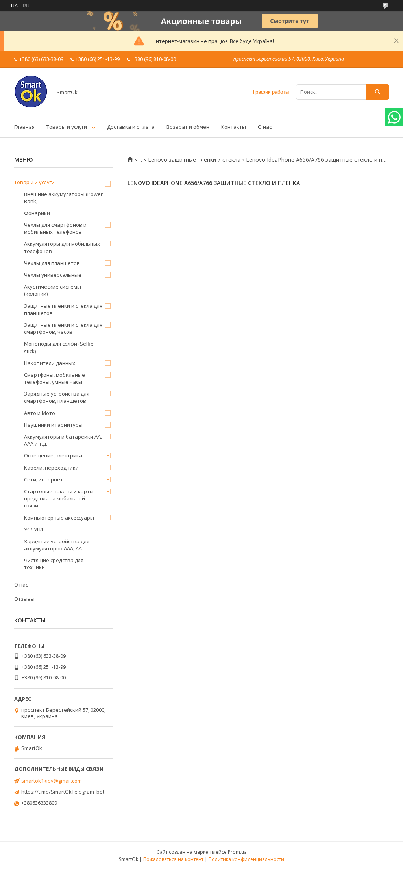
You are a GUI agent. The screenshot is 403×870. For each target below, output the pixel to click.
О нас (265, 126)
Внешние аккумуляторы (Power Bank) (63, 198)
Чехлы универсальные (52, 274)
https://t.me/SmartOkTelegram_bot (62, 792)
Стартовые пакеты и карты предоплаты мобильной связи (59, 498)
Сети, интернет (43, 479)
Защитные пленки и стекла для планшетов (63, 309)
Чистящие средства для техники (53, 564)
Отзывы (24, 598)
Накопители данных (49, 363)
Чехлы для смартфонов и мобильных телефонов (55, 228)
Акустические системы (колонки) (52, 290)
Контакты (233, 126)
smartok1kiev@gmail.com (51, 780)
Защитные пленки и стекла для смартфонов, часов (63, 328)
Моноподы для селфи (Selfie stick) (59, 347)
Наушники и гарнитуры (53, 424)
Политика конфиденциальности (246, 859)
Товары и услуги (66, 126)
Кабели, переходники (51, 467)
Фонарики (37, 213)
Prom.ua (237, 852)
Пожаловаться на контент (173, 859)
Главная (24, 126)
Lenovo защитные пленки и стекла (194, 160)
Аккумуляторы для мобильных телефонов (62, 247)
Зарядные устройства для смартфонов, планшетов (56, 397)
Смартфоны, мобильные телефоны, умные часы (54, 378)
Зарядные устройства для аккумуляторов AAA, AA (56, 545)
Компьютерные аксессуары (59, 517)
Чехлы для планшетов (52, 263)
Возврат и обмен (187, 126)
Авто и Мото (39, 412)
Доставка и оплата (131, 126)
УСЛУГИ (33, 529)
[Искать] (377, 92)
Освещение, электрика (53, 455)
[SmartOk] (31, 106)
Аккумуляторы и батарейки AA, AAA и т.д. (63, 440)
